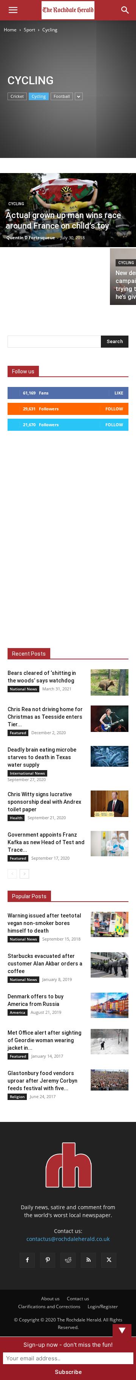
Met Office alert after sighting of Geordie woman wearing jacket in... (44, 1040)
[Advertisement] (30, 61)
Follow (114, 409)
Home (10, 29)
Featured (18, 732)
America (17, 1012)
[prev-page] (12, 874)
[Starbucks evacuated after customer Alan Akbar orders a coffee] (109, 965)
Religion (17, 1096)
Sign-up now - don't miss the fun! (68, 1344)
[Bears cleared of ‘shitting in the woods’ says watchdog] (109, 682)
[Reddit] (68, 1260)
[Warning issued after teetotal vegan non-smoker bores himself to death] (109, 924)
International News (27, 773)
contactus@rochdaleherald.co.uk (68, 1238)
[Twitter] (108, 1260)
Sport (29, 29)
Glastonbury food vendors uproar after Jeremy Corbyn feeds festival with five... (42, 1080)
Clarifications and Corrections (49, 1306)
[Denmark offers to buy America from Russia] (109, 1005)
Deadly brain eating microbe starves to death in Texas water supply (42, 757)
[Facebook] (27, 1260)
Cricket (17, 96)
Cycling (39, 96)
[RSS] (88, 1260)
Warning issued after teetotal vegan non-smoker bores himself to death (44, 923)
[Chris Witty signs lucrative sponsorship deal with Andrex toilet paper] (109, 804)
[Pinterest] (47, 1260)
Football (62, 96)
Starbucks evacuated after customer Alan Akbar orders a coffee (45, 963)
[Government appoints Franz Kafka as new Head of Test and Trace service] (109, 843)
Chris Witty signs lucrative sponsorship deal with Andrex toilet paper (44, 801)
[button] (13, 10)
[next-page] (24, 874)
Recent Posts (29, 654)
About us (50, 1298)
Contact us (78, 1298)
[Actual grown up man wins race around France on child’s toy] (68, 211)
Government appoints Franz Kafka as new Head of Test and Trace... (46, 842)
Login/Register (103, 1306)
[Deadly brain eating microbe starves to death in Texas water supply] (109, 756)
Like (118, 393)
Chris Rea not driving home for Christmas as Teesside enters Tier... (45, 716)
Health (16, 817)
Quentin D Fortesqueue (30, 237)
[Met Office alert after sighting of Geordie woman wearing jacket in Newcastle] (109, 1041)
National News (23, 689)
